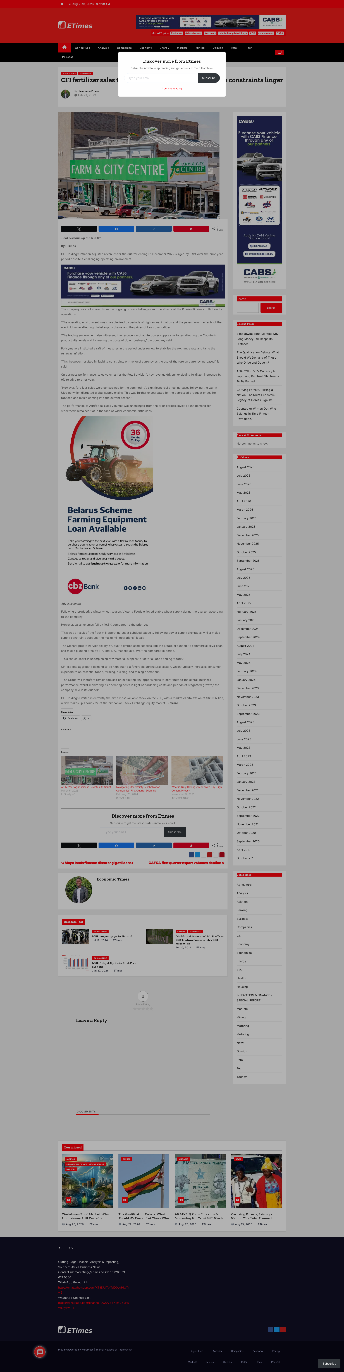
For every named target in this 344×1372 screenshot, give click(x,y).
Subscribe (209, 78)
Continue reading (172, 88)
